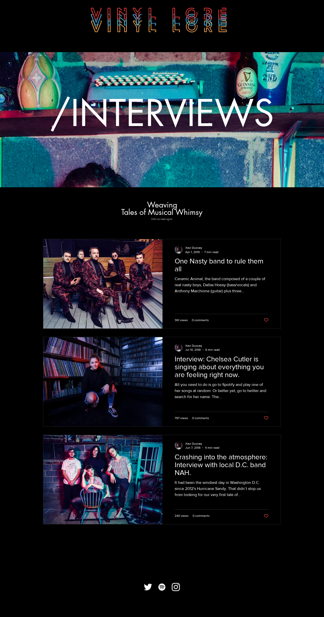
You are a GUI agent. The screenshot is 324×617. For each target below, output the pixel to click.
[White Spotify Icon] (161, 587)
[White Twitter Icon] (148, 587)
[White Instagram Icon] (175, 587)
